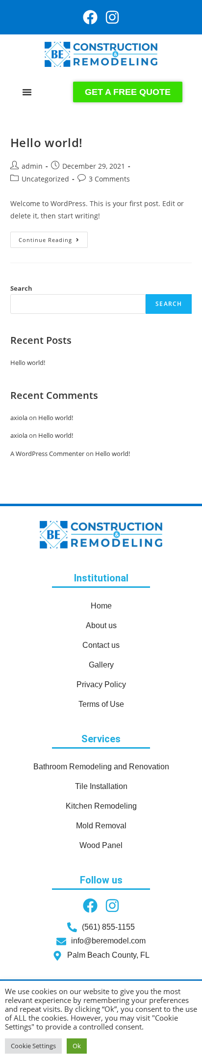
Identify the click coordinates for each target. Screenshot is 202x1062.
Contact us (101, 645)
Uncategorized (45, 178)
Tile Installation (101, 786)
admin (32, 166)
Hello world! (46, 142)
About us (101, 625)
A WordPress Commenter (47, 453)
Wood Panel (101, 845)
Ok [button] (77, 1045)
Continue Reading (53, 237)
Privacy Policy (101, 684)
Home (101, 606)
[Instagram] (112, 17)
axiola (18, 417)
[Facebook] (90, 17)
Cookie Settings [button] (33, 1045)
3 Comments (109, 178)
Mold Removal (101, 825)
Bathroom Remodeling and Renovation (101, 766)
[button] (27, 92)
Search (21, 288)
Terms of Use (101, 704)
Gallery (101, 665)
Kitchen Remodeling (101, 806)
